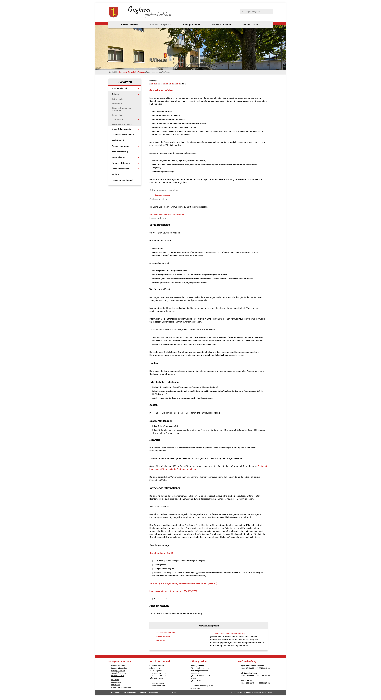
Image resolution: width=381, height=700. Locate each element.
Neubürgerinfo (119, 140)
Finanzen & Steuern (121, 163)
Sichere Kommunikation (123, 135)
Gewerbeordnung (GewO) (161, 553)
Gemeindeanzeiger (120, 169)
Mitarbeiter (117, 103)
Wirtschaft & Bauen (221, 24)
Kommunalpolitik (119, 88)
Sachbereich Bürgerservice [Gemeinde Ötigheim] (166, 215)
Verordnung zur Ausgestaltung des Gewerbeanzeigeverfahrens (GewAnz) (183, 583)
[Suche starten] (270, 11)
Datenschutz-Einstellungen (121, 687)
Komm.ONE (268, 692)
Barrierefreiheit (130, 692)
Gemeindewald (118, 157)
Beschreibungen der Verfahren (121, 109)
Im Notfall (115, 680)
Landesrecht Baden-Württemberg (229, 634)
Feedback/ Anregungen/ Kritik (152, 692)
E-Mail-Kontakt (158, 678)
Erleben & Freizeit (251, 24)
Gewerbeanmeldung (162, 195)
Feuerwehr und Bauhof (122, 180)
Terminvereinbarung (200, 686)
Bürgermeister (118, 99)
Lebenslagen (118, 115)
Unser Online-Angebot (122, 129)
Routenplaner (116, 682)
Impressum (172, 692)
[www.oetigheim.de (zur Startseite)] (140, 18)
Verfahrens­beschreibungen (165, 632)
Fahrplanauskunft (158, 686)
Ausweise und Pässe (122, 124)
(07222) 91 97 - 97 (159, 676)
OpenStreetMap (158, 683)
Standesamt (117, 119)
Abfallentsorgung (120, 152)
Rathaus (141, 72)
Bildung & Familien (191, 24)
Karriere (115, 174)
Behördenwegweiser (163, 636)
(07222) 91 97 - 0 (159, 673)
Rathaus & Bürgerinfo (160, 24)
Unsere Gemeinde (129, 24)
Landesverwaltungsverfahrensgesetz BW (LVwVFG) (173, 591)
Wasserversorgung (120, 146)
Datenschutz (115, 692)
